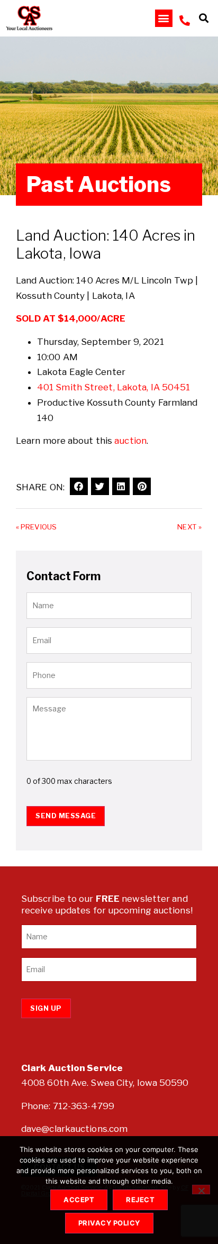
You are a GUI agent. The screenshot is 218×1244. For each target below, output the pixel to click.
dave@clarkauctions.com (74, 1128)
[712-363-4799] (184, 20)
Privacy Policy (109, 1223)
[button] (163, 18)
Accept (78, 1199)
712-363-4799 (83, 1106)
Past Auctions (98, 184)
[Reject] (201, 1189)
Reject (140, 1199)
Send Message (65, 815)
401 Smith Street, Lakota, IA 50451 (113, 387)
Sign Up (46, 1008)
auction (130, 440)
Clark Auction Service (72, 1068)
